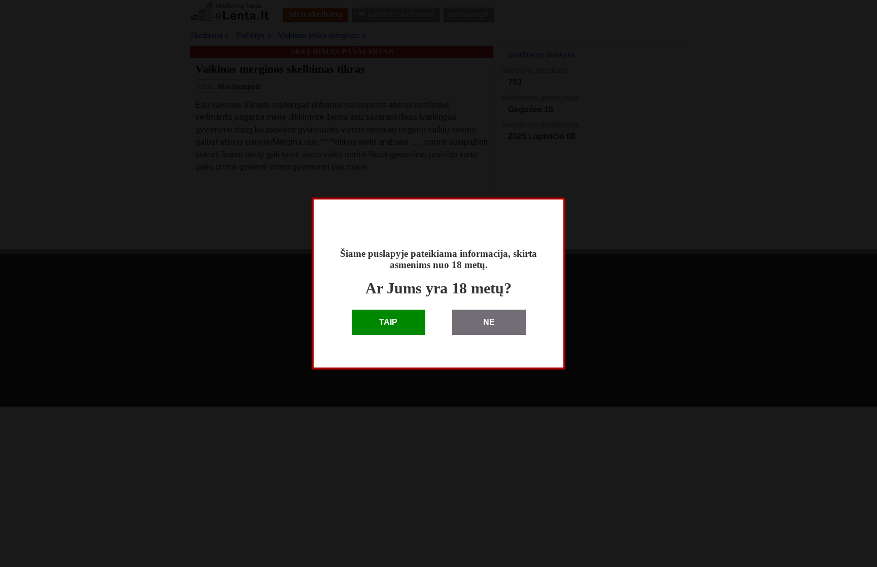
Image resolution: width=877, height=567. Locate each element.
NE (489, 322)
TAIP (388, 322)
